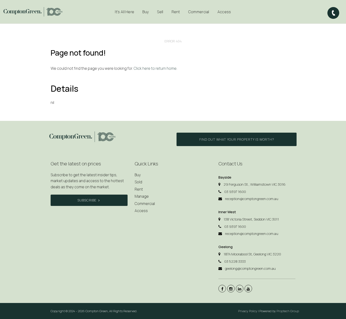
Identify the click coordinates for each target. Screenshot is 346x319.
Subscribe (87, 200)
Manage (142, 196)
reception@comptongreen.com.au (251, 198)
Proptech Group (288, 311)
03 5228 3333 (235, 261)
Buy (138, 174)
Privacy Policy (247, 311)
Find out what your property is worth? (236, 139)
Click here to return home (155, 68)
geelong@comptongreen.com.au (250, 268)
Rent (139, 189)
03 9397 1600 (235, 191)
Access (224, 11)
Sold (138, 181)
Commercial (198, 11)
